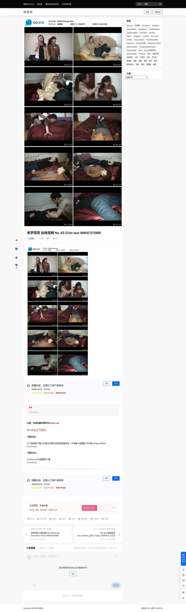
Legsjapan (137, 36)
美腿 (140, 61)
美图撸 (129, 61)
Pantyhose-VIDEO (154, 43)
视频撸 (148, 64)
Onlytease (130, 43)
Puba (140, 50)
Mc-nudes (154, 36)
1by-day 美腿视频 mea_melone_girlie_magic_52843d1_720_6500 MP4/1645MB (96, 535)
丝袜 (148, 54)
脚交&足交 (130, 64)
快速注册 (157, 12)
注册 (115, 383)
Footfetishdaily (154, 29)
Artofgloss (155, 26)
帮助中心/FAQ (28, 4)
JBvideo (152, 33)
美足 (150, 61)
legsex (129, 36)
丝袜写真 (155, 54)
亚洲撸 (31, 238)
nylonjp (129, 40)
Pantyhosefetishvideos (147, 47)
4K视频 (137, 26)
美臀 (145, 61)
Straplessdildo (132, 54)
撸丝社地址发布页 (52, 4)
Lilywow (146, 36)
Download (32, 446)
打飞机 (154, 57)
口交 (136, 57)
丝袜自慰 (130, 57)
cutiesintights (131, 29)
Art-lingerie (146, 26)
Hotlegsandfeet (132, 33)
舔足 (142, 64)
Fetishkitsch (142, 29)
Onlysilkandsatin (152, 40)
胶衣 (155, 61)
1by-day (130, 26)
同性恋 (142, 57)
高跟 (154, 64)
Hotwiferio (143, 33)
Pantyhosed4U (132, 47)
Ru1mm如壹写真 (150, 50)
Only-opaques (139, 40)
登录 (147, 12)
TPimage (142, 54)
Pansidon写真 (141, 43)
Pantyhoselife (131, 50)
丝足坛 (40, 608)
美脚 (134, 61)
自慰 (137, 64)
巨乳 (148, 57)
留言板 (39, 4)
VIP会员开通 (66, 4)
